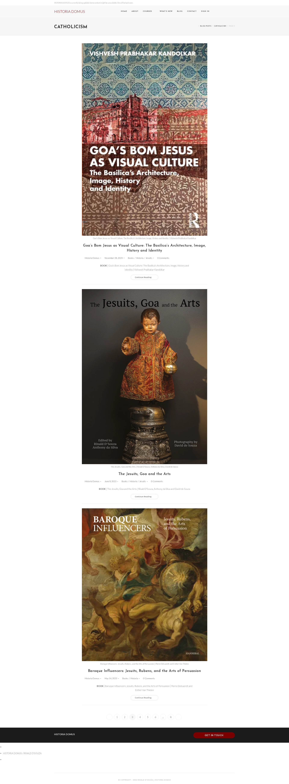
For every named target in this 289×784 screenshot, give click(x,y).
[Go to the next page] (179, 717)
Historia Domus (92, 258)
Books (131, 258)
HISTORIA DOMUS (69, 11)
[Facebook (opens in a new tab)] (225, 11)
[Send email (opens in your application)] (234, 11)
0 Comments (163, 258)
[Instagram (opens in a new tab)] (230, 11)
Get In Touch (214, 735)
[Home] (196, 26)
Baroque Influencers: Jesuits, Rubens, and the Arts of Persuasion (144, 671)
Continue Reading (146, 276)
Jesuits (149, 258)
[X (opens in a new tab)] (221, 11)
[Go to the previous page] (109, 717)
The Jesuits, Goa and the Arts (144, 474)
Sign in (205, 11)
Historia (139, 258)
